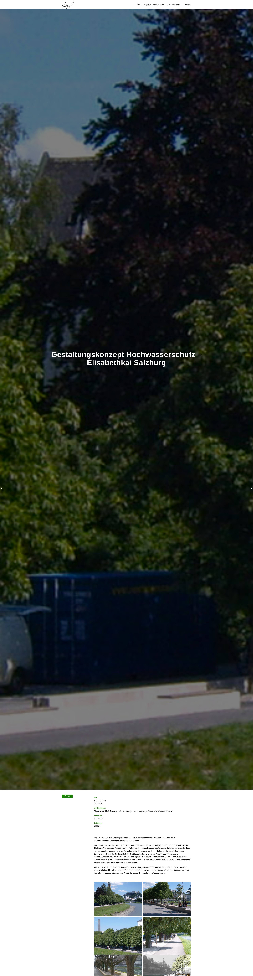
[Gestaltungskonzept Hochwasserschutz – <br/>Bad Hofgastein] (1, 488)
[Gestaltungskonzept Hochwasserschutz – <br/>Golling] (251, 488)
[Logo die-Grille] (68, 4)
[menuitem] (139, 4)
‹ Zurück (67, 796)
